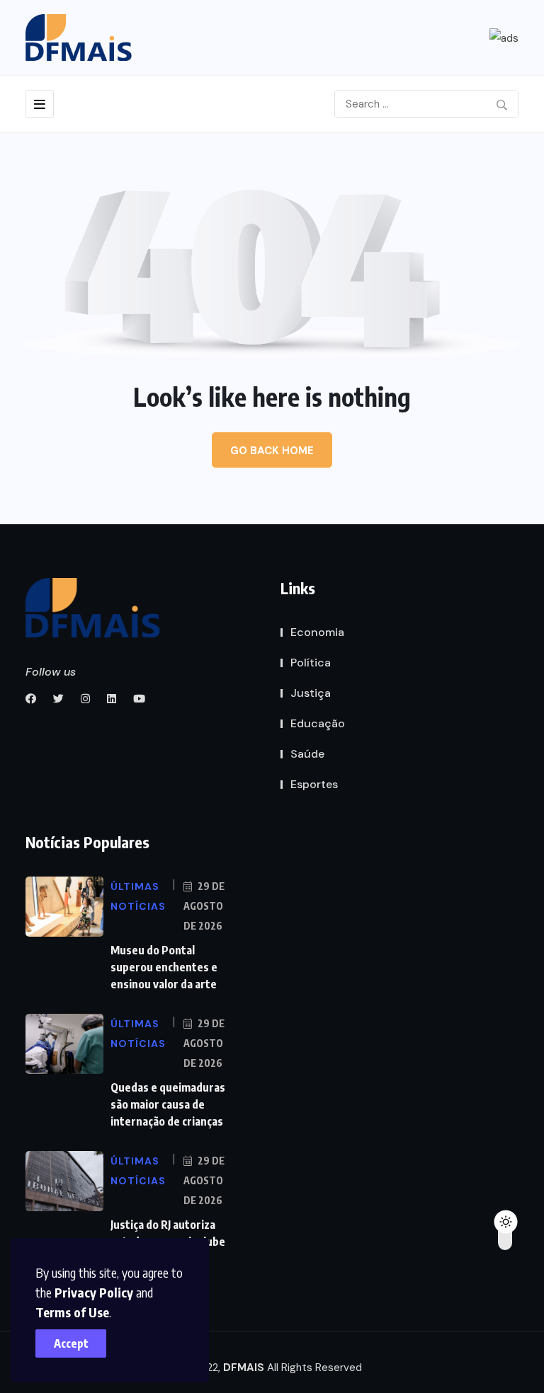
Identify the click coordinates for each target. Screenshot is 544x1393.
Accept (71, 1343)
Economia (317, 632)
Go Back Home (272, 451)
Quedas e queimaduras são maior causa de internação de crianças (167, 1104)
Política (310, 662)
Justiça (310, 693)
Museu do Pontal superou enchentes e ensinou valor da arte (163, 967)
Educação (317, 723)
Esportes (314, 784)
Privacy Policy (94, 1292)
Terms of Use (72, 1312)
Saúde (307, 753)
